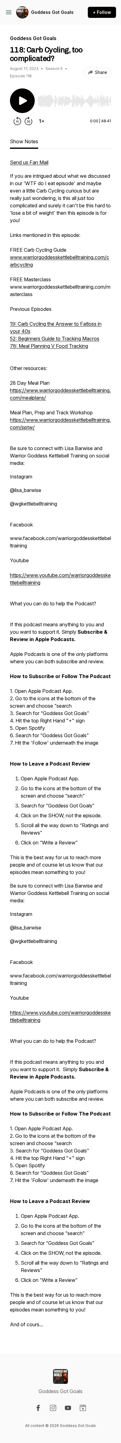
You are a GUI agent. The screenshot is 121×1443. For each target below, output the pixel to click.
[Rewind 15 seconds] (17, 121)
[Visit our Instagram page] (53, 1408)
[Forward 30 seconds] (28, 121)
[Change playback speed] (41, 121)
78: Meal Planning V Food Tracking (49, 346)
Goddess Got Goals (52, 12)
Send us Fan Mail (29, 162)
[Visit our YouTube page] (68, 1408)
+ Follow (102, 12)
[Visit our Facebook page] (38, 1408)
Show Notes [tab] (24, 141)
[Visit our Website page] (83, 1408)
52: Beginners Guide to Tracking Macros (54, 338)
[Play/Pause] (22, 100)
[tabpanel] (60, 746)
